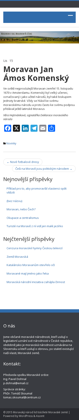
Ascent (40, 416)
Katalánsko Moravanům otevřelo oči (31, 265)
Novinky (11, 143)
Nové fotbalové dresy (23, 162)
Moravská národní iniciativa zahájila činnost (36, 282)
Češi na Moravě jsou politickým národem (43, 169)
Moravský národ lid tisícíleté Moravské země (40, 412)
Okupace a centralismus (23, 218)
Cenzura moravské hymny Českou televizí (35, 248)
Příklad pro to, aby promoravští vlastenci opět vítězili (36, 191)
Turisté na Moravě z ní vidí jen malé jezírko (35, 226)
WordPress (26, 416)
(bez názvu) (14, 201)
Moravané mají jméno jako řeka (28, 273)
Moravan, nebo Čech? (21, 209)
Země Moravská (17, 257)
